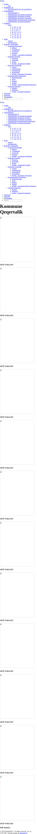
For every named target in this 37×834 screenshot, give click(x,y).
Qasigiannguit (16, 69)
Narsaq (14, 62)
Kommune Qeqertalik (14, 65)
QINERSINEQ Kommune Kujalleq (19, 16)
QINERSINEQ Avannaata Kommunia (20, 14)
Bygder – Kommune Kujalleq (21, 63)
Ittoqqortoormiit (17, 77)
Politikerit (7, 23)
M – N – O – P (16, 32)
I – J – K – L (16, 30)
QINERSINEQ (9, 11)
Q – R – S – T (16, 34)
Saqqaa (6, 4)
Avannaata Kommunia (15, 46)
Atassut (10, 41)
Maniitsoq (15, 90)
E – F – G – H (16, 28)
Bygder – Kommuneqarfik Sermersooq (24, 84)
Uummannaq (16, 49)
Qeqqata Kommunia (14, 86)
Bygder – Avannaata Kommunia (22, 55)
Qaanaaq (14, 53)
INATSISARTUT (13, 13)
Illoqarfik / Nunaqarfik (11, 44)
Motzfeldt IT (24, 833)
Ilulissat (14, 48)
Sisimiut (14, 88)
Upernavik (15, 51)
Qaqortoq (15, 58)
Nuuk (13, 79)
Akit (9, 6)
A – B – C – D (16, 27)
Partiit (6, 39)
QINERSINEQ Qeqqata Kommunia (19, 21)
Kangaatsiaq (16, 72)
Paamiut (14, 81)
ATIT (9, 25)
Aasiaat (14, 67)
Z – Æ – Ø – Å (16, 37)
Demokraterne (12, 42)
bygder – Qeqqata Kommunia (21, 91)
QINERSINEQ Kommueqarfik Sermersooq (21, 20)
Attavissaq (7, 93)
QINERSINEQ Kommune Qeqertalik (19, 18)
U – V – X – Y (16, 35)
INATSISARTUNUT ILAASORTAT (20, 9)
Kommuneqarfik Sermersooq (17, 76)
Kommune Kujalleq (14, 56)
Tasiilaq (14, 83)
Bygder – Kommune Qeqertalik (22, 74)
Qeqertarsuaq (16, 70)
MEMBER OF (8, 7)
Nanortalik (15, 60)
